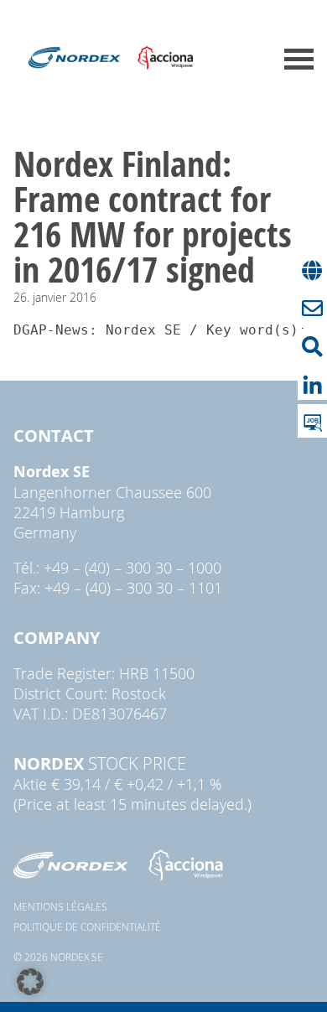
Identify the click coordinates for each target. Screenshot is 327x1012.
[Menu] (299, 59)
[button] (30, 982)
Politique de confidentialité (87, 926)
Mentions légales (60, 906)
